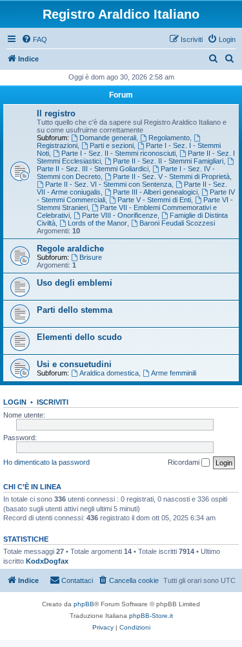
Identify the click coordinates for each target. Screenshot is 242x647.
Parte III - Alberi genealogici (155, 192)
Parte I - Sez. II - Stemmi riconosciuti (118, 153)
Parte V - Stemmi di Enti (154, 200)
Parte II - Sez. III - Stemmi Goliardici (92, 169)
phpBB (84, 604)
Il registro (56, 113)
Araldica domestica (109, 373)
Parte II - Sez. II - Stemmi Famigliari (168, 161)
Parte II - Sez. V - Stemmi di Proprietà (171, 176)
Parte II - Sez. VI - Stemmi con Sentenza (108, 184)
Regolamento (169, 138)
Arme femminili (173, 373)
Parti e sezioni (112, 145)
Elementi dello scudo (79, 337)
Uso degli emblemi (74, 283)
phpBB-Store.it (151, 615)
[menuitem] (34, 39)
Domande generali (107, 138)
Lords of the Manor (97, 223)
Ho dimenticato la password (46, 462)
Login (14, 402)
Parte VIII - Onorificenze (119, 215)
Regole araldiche (70, 248)
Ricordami (184, 462)
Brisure (90, 257)
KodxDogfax (47, 561)
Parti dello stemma (74, 310)
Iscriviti (52, 402)
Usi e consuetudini (74, 364)
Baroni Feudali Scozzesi (177, 223)
